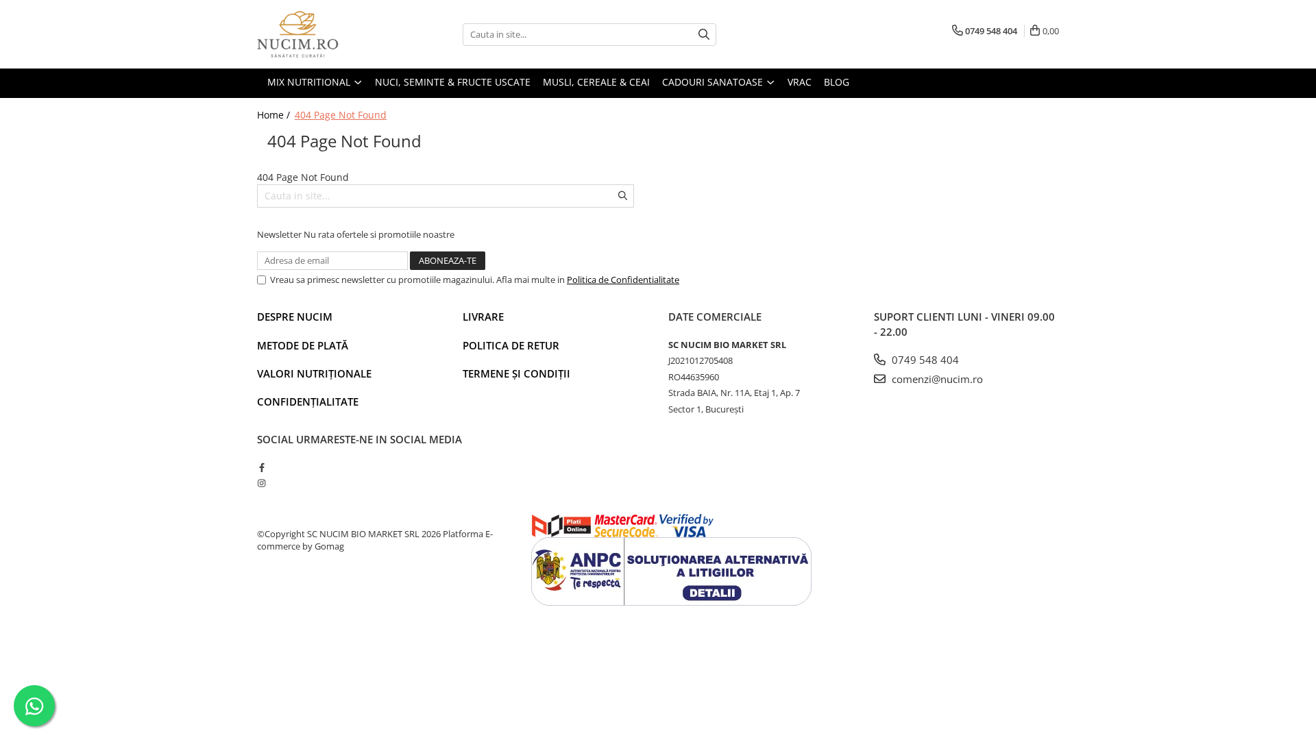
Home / (275, 114)
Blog (836, 81)
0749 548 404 (924, 360)
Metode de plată (302, 345)
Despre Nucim (294, 316)
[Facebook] (261, 467)
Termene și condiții (516, 373)
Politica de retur (511, 345)
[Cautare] (704, 34)
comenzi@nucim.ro (936, 379)
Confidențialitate (307, 401)
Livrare (483, 316)
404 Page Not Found (341, 114)
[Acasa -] (325, 34)
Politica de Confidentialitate (623, 279)
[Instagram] (261, 483)
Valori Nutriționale (314, 373)
